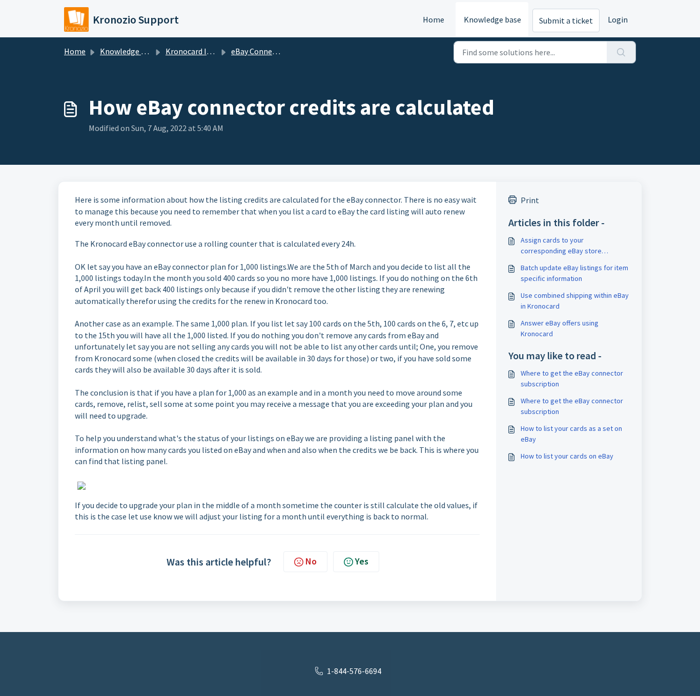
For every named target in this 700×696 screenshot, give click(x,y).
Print (530, 200)
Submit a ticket (566, 20)
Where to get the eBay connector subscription (572, 378)
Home (433, 19)
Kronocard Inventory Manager (218, 51)
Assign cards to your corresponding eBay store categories (561, 245)
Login (618, 19)
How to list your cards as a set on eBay (571, 434)
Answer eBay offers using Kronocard (560, 328)
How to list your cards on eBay (567, 456)
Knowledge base (492, 19)
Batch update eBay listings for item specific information (574, 273)
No (311, 561)
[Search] (621, 52)
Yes (361, 561)
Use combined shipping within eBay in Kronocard (575, 301)
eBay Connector (259, 51)
